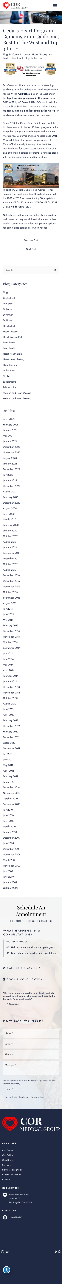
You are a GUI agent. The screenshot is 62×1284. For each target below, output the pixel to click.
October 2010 (10, 798)
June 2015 (8, 614)
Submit (8, 1089)
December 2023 (11, 447)
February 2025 (11, 424)
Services (6, 1164)
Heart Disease (39, 54)
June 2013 (8, 709)
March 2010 (9, 826)
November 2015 (11, 586)
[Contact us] (56, 1251)
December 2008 (11, 849)
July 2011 (7, 754)
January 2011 (9, 782)
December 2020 (11, 503)
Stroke (6, 376)
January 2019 (10, 547)
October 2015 (10, 592)
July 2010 (8, 810)
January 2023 (10, 463)
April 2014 (8, 670)
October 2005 (10, 888)
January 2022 (10, 480)
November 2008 (11, 854)
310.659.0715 (15, 1217)
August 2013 (9, 703)
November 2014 (11, 636)
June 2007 (8, 876)
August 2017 (9, 569)
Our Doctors (8, 1150)
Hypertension (10, 365)
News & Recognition (12, 1169)
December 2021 (11, 486)
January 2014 (10, 681)
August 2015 (9, 603)
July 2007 (8, 871)
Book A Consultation (24, 979)
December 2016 (11, 575)
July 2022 (8, 475)
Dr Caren (14, 54)
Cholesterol (9, 298)
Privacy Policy (47, 1080)
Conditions (7, 1160)
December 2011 (11, 737)
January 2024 (10, 441)
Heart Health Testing (13, 359)
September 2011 (11, 748)
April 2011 (8, 771)
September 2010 (11, 804)
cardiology (8, 115)
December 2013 (11, 687)
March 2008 (9, 860)
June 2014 (8, 659)
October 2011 (10, 743)
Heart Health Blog (20, 58)
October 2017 (10, 564)
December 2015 (11, 581)
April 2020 (9, 514)
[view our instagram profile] (3, 1251)
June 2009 (8, 843)
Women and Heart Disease (17, 393)
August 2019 (9, 542)
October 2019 (10, 536)
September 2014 (11, 648)
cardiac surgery (27, 115)
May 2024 (8, 435)
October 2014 (10, 642)
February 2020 (11, 525)
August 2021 (9, 491)
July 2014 (8, 653)
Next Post (31, 249)
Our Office (7, 1155)
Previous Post (31, 240)
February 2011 (10, 776)
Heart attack (9, 326)
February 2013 (10, 720)
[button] (22, 968)
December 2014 (11, 631)
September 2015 (11, 597)
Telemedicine (9, 387)
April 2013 (8, 715)
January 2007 (10, 882)
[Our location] (59, 1251)
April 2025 (8, 419)
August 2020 (10, 508)
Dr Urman (25, 54)
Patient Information (11, 1174)
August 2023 (10, 458)
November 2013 (11, 692)
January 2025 (10, 430)
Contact (6, 1179)
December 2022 (11, 469)
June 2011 (8, 759)
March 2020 (9, 519)
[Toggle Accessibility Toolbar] (6, 1269)
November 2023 (11, 452)
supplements (9, 381)
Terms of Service (9, 1083)
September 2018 (11, 553)
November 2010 (11, 793)
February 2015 (10, 625)
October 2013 (10, 698)
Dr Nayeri (8, 309)
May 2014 (8, 664)
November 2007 (11, 865)
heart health (9, 342)
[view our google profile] (7, 1251)
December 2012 (11, 726)
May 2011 (8, 765)
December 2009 (11, 837)
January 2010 (10, 832)
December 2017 (11, 558)
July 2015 (8, 608)
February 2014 (10, 676)
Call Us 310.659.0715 (23, 968)
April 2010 (8, 821)
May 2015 (8, 620)
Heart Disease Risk (12, 337)
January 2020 (10, 530)
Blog (5, 54)
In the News (37, 58)
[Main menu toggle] (55, 6)
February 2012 (10, 731)
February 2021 (10, 497)
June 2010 (8, 815)
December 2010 (11, 787)
